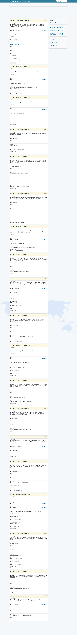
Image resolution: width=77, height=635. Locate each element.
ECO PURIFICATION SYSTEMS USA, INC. (56, 44)
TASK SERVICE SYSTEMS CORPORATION (56, 30)
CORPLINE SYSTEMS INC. (54, 42)
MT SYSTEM (51, 41)
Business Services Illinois (14, 44)
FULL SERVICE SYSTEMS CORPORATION (56, 31)
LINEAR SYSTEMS (52, 39)
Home (11, 5)
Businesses (15, 5)
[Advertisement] (36, 13)
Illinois (59, 22)
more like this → (44, 30)
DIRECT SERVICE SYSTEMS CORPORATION (56, 29)
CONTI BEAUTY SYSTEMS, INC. (55, 46)
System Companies (14, 1)
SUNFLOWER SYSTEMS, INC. (54, 45)
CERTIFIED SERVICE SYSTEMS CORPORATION (57, 27)
